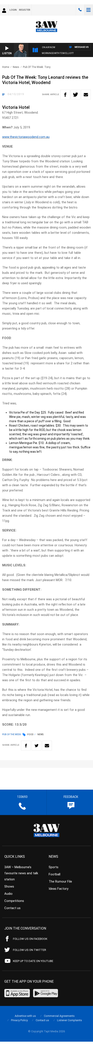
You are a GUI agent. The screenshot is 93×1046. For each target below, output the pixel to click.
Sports (53, 867)
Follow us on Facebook (30, 938)
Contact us (12, 908)
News (16, 67)
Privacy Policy (19, 1020)
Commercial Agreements (59, 1015)
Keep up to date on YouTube (33, 961)
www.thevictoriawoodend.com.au (26, 137)
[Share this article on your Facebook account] (65, 94)
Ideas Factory (58, 889)
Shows (9, 886)
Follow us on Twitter (29, 950)
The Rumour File (60, 881)
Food (30, 734)
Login (13, 9)
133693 (80, 9)
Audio (8, 894)
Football (54, 874)
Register (24, 9)
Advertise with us (25, 1015)
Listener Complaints (69, 1020)
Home (5, 67)
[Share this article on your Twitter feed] (75, 94)
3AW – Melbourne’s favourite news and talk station (21, 873)
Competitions (14, 901)
